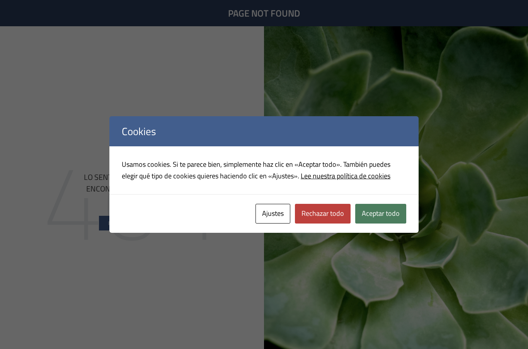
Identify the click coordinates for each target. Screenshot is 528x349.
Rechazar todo (322, 213)
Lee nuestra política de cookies (345, 176)
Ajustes (273, 213)
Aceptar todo (381, 213)
